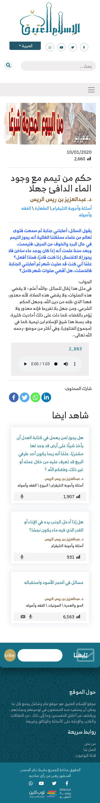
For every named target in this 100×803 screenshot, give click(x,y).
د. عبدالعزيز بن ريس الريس (61, 199)
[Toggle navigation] (91, 90)
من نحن (90, 743)
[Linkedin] (46, 397)
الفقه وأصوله (27, 485)
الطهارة (42, 208)
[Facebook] (14, 397)
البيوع (44, 485)
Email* (40, 653)
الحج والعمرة (73, 605)
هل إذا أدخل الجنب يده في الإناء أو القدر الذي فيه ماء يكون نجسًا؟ (53, 526)
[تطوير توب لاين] (50, 792)
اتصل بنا (90, 749)
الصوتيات (54, 605)
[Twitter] (24, 397)
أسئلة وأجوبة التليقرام (72, 208)
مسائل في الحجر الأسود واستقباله (53, 582)
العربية (26, 45)
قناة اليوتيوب (85, 755)
